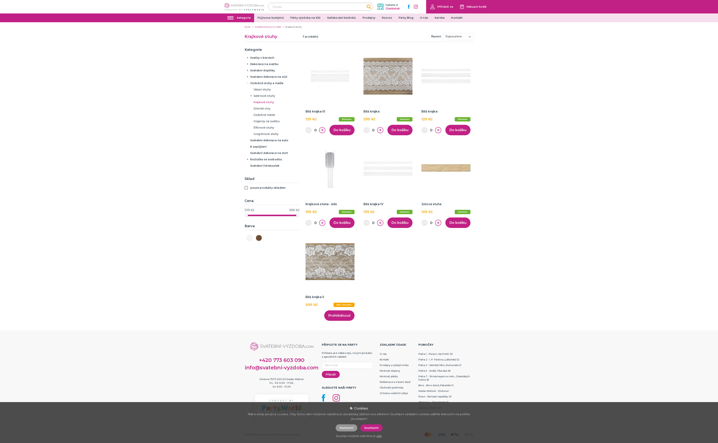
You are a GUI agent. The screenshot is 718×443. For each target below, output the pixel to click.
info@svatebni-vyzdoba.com (282, 368)
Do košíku (342, 130)
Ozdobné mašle (264, 115)
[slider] (246, 215)
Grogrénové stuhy (266, 134)
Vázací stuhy (262, 89)
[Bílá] (249, 238)
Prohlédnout (339, 316)
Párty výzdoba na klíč (305, 17)
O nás (424, 17)
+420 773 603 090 (282, 360)
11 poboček (393, 8)
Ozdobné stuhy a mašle (266, 83)
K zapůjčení (258, 146)
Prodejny (369, 17)
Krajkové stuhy (264, 102)
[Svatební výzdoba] (244, 6)
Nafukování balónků (341, 17)
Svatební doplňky (262, 70)
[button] (441, 7)
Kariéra (440, 17)
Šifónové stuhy (264, 127)
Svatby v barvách (262, 57)
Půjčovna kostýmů (270, 17)
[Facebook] (409, 7)
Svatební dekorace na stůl (268, 76)
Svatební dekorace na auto (269, 140)
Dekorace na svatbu (264, 64)
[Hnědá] (259, 238)
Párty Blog (406, 17)
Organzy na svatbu (267, 121)
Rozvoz (387, 17)
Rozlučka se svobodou (266, 159)
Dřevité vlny (262, 108)
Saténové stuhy (264, 96)
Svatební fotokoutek (264, 165)
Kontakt (457, 17)
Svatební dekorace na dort (269, 153)
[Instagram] (416, 7)
